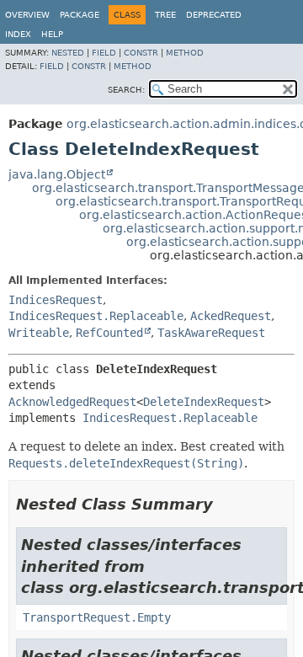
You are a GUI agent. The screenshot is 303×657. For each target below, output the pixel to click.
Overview (27, 14)
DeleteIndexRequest (203, 402)
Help (52, 34)
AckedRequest (230, 316)
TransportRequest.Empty (97, 617)
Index (18, 34)
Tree (165, 14)
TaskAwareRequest (211, 332)
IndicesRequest (55, 300)
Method (185, 52)
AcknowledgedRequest (72, 402)
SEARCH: (126, 89)
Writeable (38, 332)
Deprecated (214, 14)
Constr (141, 52)
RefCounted (109, 332)
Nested (67, 52)
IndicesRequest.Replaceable (95, 316)
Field (104, 52)
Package (79, 14)
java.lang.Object (56, 174)
